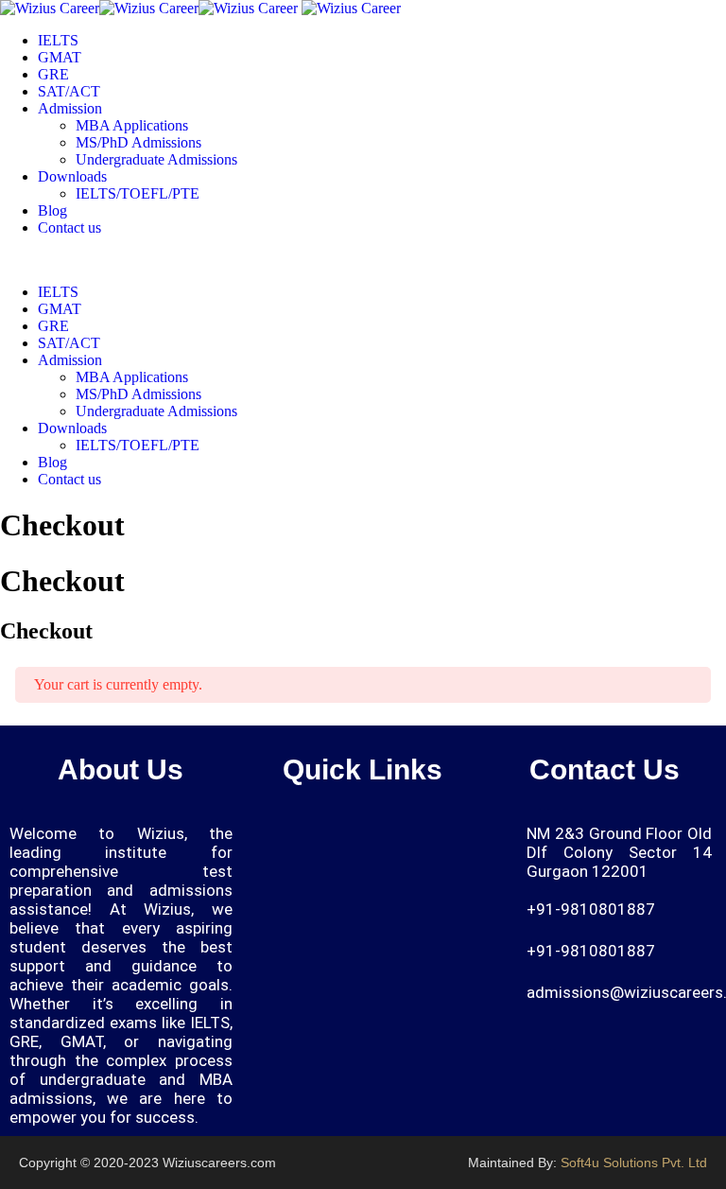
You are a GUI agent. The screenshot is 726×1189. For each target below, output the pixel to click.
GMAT (59, 57)
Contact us (69, 227)
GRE (53, 74)
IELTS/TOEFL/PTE (137, 193)
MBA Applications (132, 125)
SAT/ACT (69, 91)
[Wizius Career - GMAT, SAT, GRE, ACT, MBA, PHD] (149, 8)
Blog (52, 210)
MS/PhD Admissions (138, 142)
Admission (70, 108)
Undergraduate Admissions (156, 159)
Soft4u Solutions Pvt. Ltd (634, 1162)
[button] (459, 841)
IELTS (58, 40)
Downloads (72, 176)
